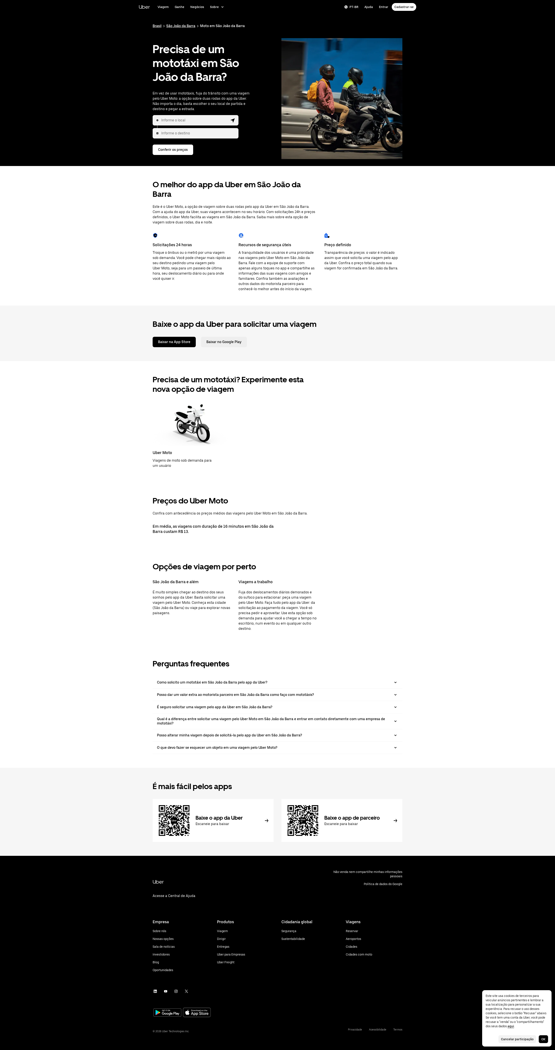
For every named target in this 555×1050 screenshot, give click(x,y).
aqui (511, 1026)
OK (543, 1039)
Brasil (157, 26)
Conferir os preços (173, 150)
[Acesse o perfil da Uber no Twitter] (186, 991)
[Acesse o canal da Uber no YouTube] (165, 991)
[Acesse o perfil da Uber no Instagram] (176, 991)
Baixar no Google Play (224, 342)
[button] (232, 120)
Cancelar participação (517, 1039)
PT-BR (353, 7)
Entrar (383, 7)
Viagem (163, 7)
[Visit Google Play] (167, 1012)
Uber (144, 7)
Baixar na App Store (174, 342)
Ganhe (179, 7)
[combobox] (195, 120)
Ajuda (368, 7)
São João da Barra (180, 26)
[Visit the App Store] (197, 1013)
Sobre (214, 7)
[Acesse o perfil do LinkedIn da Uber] (155, 991)
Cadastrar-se (404, 7)
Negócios (197, 7)
